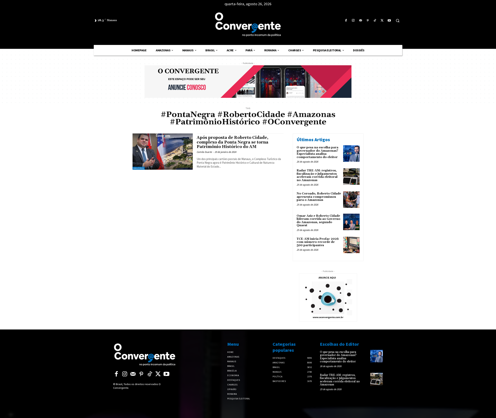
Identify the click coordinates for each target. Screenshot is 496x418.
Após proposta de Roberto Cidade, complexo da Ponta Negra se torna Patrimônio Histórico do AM (232, 142)
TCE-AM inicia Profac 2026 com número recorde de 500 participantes (318, 242)
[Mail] (360, 20)
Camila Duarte (204, 152)
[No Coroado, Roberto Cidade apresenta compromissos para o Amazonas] (351, 199)
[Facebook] (346, 20)
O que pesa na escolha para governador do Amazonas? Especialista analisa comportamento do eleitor (317, 152)
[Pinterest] (367, 20)
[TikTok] (374, 20)
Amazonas (138, 168)
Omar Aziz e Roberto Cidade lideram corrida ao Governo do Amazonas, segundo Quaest (318, 220)
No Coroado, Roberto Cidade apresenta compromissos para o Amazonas (319, 197)
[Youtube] (389, 20)
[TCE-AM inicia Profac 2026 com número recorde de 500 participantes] (351, 245)
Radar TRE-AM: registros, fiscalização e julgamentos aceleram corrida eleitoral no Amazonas (317, 175)
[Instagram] (353, 20)
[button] (397, 20)
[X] (382, 20)
